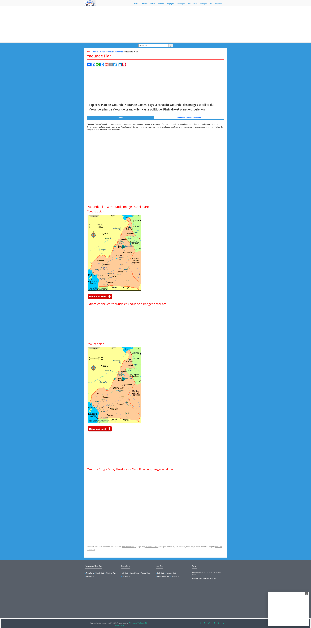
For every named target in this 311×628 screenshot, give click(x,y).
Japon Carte (126, 576)
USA (189, 3)
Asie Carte (159, 566)
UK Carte (125, 573)
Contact (194, 566)
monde (136, 3)
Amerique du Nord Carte (93, 566)
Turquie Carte (145, 573)
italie (195, 3)
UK (211, 3)
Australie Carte (171, 573)
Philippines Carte (163, 576)
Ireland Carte (134, 573)
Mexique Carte (111, 573)
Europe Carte (125, 566)
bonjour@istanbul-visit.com (206, 578)
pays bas (218, 3)
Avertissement (119, 625)
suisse (152, 3)
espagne (203, 3)
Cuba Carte (90, 576)
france (144, 3)
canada (161, 3)
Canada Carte (99, 573)
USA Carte (90, 573)
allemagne (181, 3)
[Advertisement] (155, 24)
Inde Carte (160, 573)
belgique (170, 3)
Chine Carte (175, 576)
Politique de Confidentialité (138, 623)
